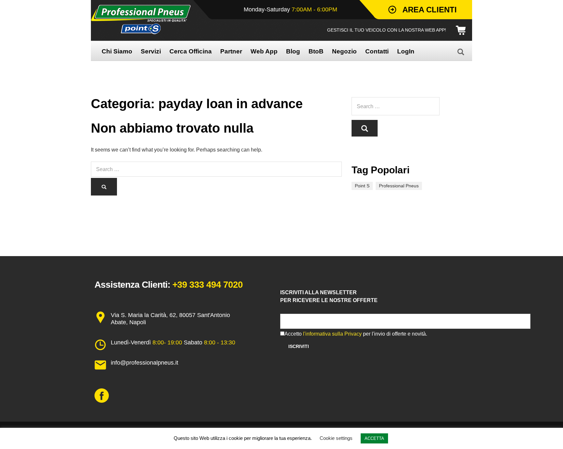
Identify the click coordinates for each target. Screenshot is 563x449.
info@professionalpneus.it (144, 362)
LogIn (405, 51)
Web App (264, 51)
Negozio (344, 51)
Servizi (151, 51)
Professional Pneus (399, 185)
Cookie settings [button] (336, 438)
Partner (231, 51)
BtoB (316, 51)
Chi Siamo (117, 51)
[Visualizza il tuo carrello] (463, 30)
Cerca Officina (190, 51)
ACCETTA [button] (374, 438)
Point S (362, 185)
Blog (293, 51)
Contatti (377, 51)
